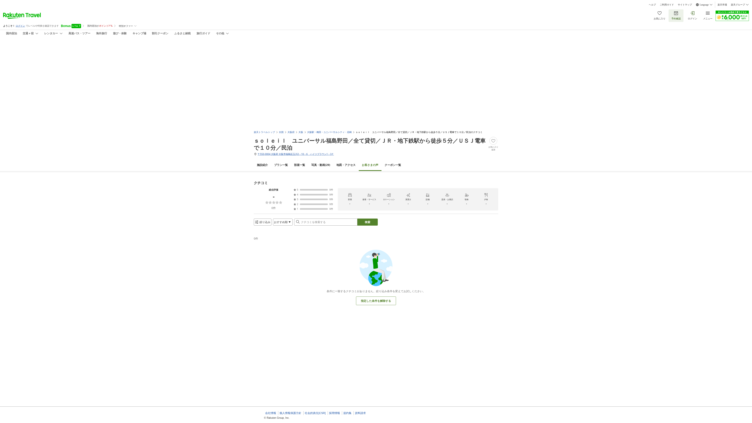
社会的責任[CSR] (315, 413)
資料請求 (360, 413)
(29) (320, 165)
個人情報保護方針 (290, 413)
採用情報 (334, 413)
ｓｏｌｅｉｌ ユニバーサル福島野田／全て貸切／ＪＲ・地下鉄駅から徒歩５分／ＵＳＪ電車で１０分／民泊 (370, 144)
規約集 (347, 413)
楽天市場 (722, 4)
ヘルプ (652, 4)
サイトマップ (685, 4)
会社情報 (270, 413)
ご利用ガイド (667, 4)
